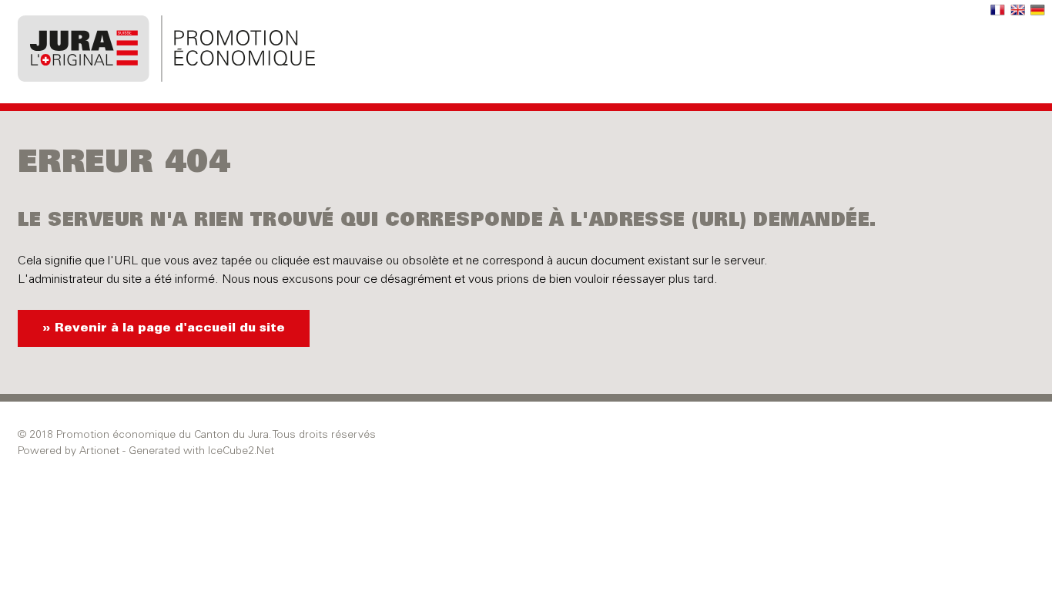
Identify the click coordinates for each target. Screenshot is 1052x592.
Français (998, 10)
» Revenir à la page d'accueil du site (163, 328)
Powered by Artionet (68, 451)
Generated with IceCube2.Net (201, 451)
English (1018, 10)
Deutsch (1038, 10)
